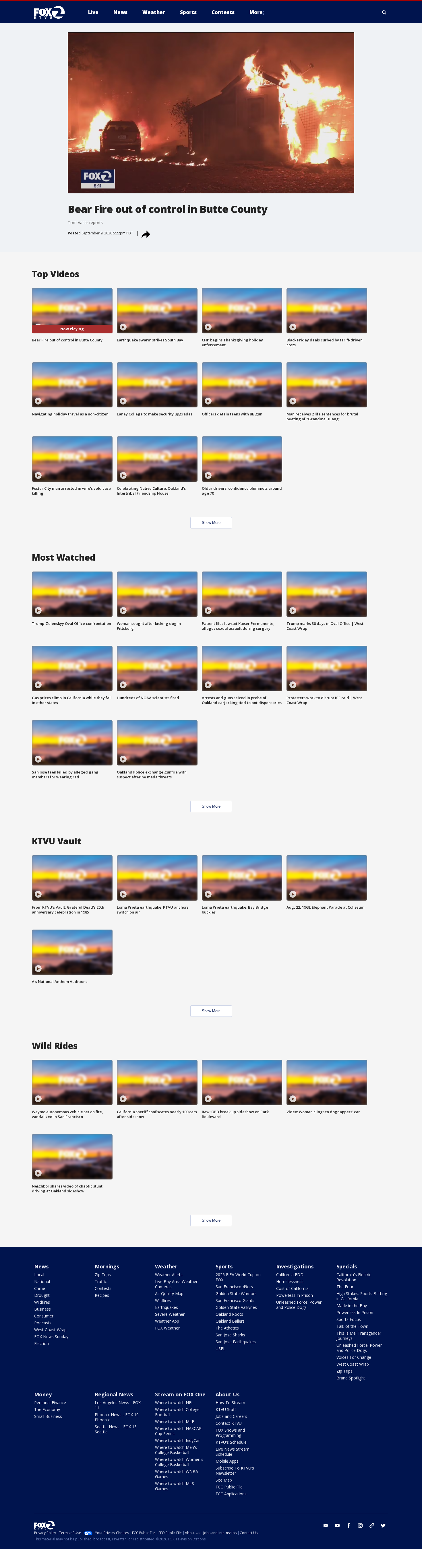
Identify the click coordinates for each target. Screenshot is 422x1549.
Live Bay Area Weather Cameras (176, 1284)
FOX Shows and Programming (230, 1432)
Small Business (48, 1416)
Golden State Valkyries (236, 1307)
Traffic (101, 1281)
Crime (39, 1288)
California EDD (289, 1274)
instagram (360, 1525)
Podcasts (42, 1323)
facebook (348, 1525)
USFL (220, 1348)
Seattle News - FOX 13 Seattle (116, 1429)
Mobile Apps (227, 1461)
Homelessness (289, 1281)
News (41, 1266)
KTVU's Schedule (231, 1442)
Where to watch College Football (177, 1412)
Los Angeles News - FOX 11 (118, 1405)
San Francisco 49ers (234, 1286)
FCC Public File (229, 1487)
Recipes (102, 1295)
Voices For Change (353, 1357)
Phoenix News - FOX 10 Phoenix (117, 1417)
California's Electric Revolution (353, 1277)
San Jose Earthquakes (236, 1341)
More (256, 12)
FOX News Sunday (51, 1336)
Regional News (114, 1394)
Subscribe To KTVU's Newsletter (235, 1470)
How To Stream (230, 1402)
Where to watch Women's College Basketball (179, 1462)
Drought (42, 1295)
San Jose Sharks (230, 1335)
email (325, 1525)
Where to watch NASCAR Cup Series (178, 1431)
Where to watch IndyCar (177, 1440)
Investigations (294, 1266)
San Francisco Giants (235, 1300)
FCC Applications (231, 1493)
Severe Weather (170, 1314)
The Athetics (227, 1328)
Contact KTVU (229, 1423)
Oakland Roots (229, 1314)
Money (43, 1394)
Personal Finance (50, 1402)
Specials (346, 1266)
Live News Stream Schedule (232, 1451)
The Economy (47, 1409)
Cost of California (292, 1288)
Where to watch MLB (175, 1421)
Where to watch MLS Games (174, 1486)
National (42, 1281)
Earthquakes (166, 1307)
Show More (211, 522)
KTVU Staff (226, 1409)
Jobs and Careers (231, 1416)
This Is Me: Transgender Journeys (358, 1335)
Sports (224, 1266)
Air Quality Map (169, 1293)
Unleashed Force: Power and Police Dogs (299, 1304)
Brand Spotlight (350, 1378)
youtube (337, 1525)
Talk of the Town (352, 1326)
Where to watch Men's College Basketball (176, 1450)
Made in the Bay (351, 1305)
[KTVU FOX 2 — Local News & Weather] (53, 12)
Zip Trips (103, 1274)
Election (41, 1343)
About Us (227, 1394)
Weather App (167, 1321)
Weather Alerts (169, 1274)
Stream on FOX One (180, 1394)
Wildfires (42, 1302)
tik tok (371, 1525)
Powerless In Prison (294, 1295)
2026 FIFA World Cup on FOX (238, 1277)
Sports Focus (348, 1319)
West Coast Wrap (50, 1329)
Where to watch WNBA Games (176, 1474)
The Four (344, 1286)
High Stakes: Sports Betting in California (361, 1296)
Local (39, 1274)
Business (42, 1309)
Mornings (107, 1266)
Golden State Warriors (236, 1293)
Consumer (43, 1316)
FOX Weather (167, 1328)
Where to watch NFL (174, 1402)
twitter (383, 1525)
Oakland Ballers (230, 1321)
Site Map (224, 1480)
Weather (166, 1266)
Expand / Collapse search (384, 12)
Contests (103, 1288)
